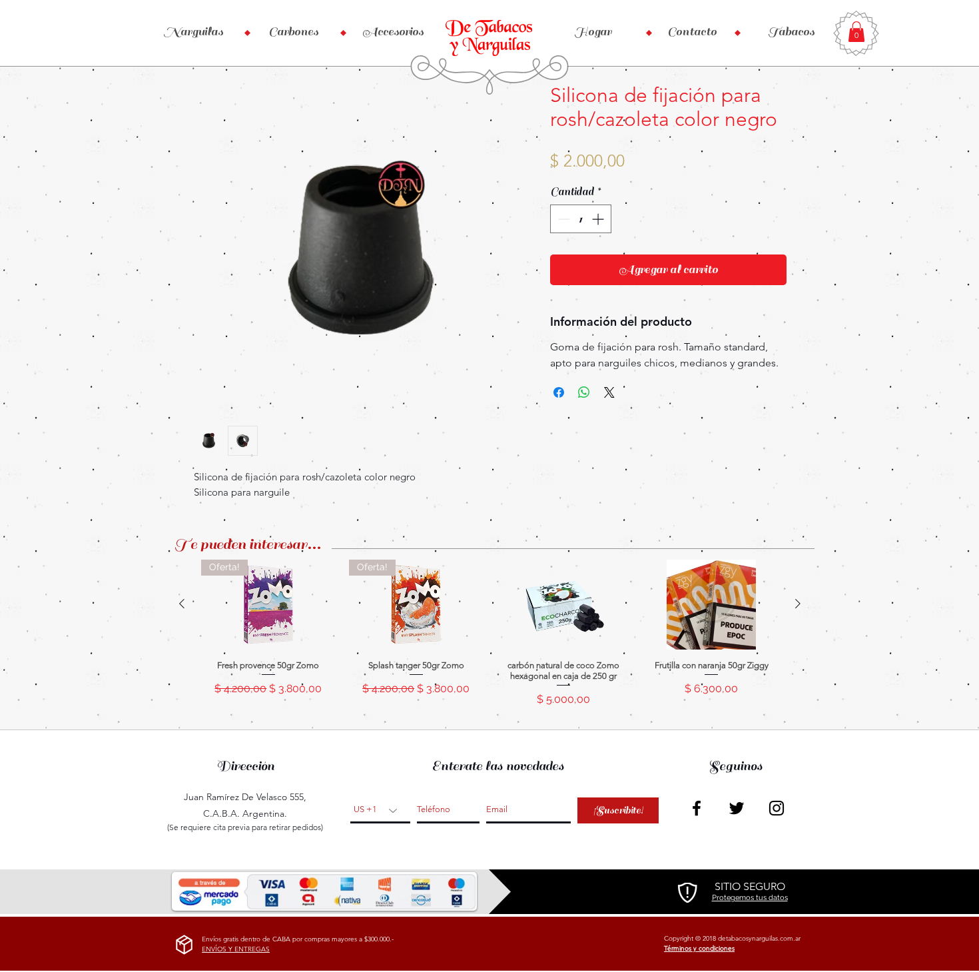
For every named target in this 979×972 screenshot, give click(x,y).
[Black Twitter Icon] (737, 808)
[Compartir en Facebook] (559, 392)
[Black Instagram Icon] (777, 808)
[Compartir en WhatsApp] (584, 392)
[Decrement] (562, 219)
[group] (490, 639)
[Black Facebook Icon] (697, 808)
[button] (856, 31)
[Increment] (599, 219)
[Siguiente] (798, 604)
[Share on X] (609, 392)
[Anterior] (182, 604)
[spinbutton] (581, 219)
